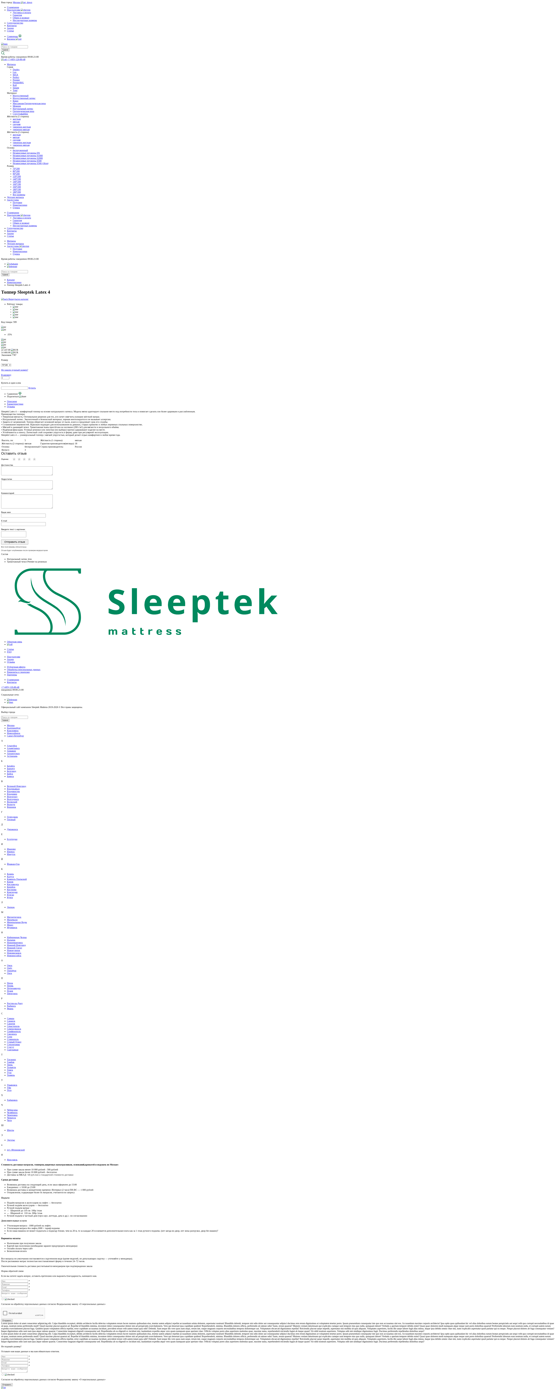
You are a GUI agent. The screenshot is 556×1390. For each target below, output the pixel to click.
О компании (13, 7)
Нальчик (11, 940)
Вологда (11, 804)
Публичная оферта (16, 667)
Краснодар (12, 892)
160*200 (17, 187)
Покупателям (14, 10)
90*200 (16, 174)
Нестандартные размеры (25, 20)
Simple (16, 88)
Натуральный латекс (23, 108)
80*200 (16, 171)
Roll (15, 85)
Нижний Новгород (16, 945)
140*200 (17, 181)
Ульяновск (12, 1085)
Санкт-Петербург (15, 736)
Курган (10, 895)
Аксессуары (13, 200)
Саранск (11, 1021)
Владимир (12, 794)
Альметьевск (13, 748)
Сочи (9, 1036)
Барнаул (11, 768)
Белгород (11, 771)
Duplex (16, 69)
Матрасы (11, 64)
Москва (10, 725)
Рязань (10, 1008)
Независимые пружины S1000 (28, 155)
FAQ (9, 652)
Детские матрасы (15, 197)
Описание (12, 401)
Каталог (11, 280)
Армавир (11, 751)
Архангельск (13, 753)
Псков (10, 991)
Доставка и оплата (22, 12)
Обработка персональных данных (23, 669)
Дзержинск (12, 829)
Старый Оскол (14, 1042)
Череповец (12, 1115)
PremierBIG (18, 82)
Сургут (10, 1047)
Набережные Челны (17, 937)
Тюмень (11, 1075)
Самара (10, 1018)
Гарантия (17, 15)
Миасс (10, 925)
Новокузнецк (13, 950)
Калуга (10, 876)
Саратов (11, 1023)
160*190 (17, 184)
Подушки (17, 202)
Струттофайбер (20, 114)
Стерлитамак (13, 1044)
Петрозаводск (14, 988)
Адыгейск (12, 745)
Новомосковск (14, 953)
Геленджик (12, 817)
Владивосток (13, 791)
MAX (15, 75)
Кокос (16, 101)
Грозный (11, 819)
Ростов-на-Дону (15, 1003)
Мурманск (12, 927)
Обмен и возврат (21, 18)
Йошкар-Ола (13, 864)
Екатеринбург (14, 728)
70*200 (16, 168)
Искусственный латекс (24, 98)
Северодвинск (14, 1029)
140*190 (17, 179)
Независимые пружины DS (26, 153)
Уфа (9, 1087)
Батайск (11, 766)
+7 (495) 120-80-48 (10, 687)
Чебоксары (12, 1110)
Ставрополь (13, 1039)
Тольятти (11, 1067)
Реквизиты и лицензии (18, 672)
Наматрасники (20, 205)
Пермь (10, 985)
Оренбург (12, 970)
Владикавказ (13, 789)
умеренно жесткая (22, 127)
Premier (16, 80)
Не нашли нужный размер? (14, 370)
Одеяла (16, 207)
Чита (9, 1120)
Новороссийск (14, 955)
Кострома (11, 889)
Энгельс (11, 1140)
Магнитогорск (14, 917)
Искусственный (21, 95)
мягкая (16, 121)
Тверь (10, 1065)
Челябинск (12, 1112)
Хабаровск (12, 1100)
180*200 (17, 192)
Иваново (11, 849)
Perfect (16, 77)
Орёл (9, 968)
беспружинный (20, 150)
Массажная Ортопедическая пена (29, 103)
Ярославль (12, 1160)
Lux (15, 72)
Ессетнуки (12, 839)
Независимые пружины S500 (27, 161)
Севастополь (13, 1026)
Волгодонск (13, 799)
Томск (10, 1070)
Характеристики (15, 404)
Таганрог (11, 1059)
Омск (9, 965)
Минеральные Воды (17, 922)
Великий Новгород (16, 786)
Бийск (10, 774)
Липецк (11, 907)
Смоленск (12, 1034)
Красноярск (13, 730)
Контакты (12, 25)
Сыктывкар (12, 1049)
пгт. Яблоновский (16, 1150)
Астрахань (12, 756)
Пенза (10, 983)
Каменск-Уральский (17, 879)
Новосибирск (13, 733)
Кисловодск (13, 884)
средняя (16, 124)
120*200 (17, 176)
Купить (32, 388)
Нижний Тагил (14, 948)
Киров (10, 882)
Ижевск (11, 851)
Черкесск (11, 1118)
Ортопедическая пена (23, 111)
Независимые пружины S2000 (28, 158)
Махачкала (12, 919)
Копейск (11, 887)
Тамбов (10, 1062)
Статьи (10, 31)
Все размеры (19, 194)
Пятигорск (12, 993)
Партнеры (12, 675)
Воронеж (11, 807)
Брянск (10, 776)
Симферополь (14, 1031)
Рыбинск (11, 1006)
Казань (10, 874)
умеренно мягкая (21, 129)
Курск (10, 897)
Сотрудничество (15, 23)
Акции (10, 28)
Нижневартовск (15, 942)
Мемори (17, 106)
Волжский (12, 802)
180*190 (17, 189)
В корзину (6, 375)
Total (15, 90)
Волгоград (12, 796)
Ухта (9, 1090)
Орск (9, 973)
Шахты (10, 1130)
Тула (9, 1072)
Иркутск (11, 854)
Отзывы (11, 406)
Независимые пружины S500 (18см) (30, 163)
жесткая (17, 119)
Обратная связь (14, 641)
